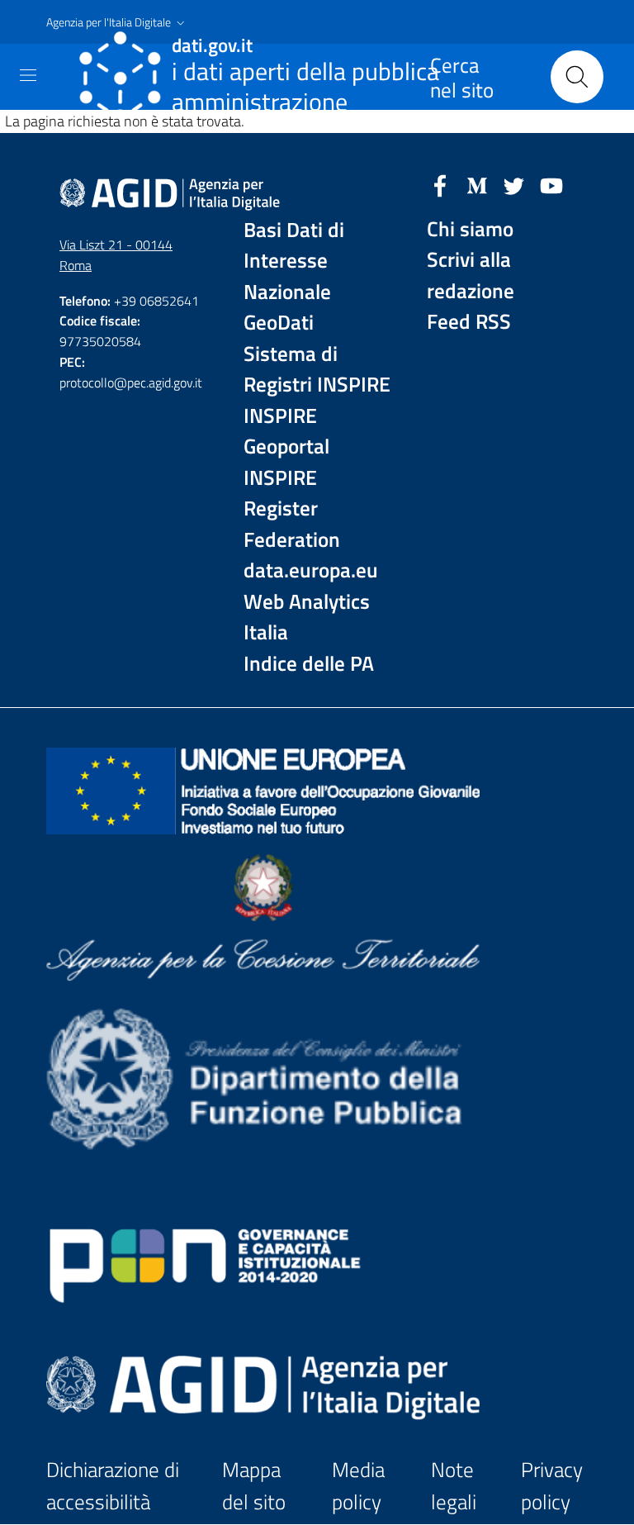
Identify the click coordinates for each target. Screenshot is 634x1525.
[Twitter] (514, 184)
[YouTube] (551, 184)
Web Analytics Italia (307, 617)
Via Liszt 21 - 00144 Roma (116, 255)
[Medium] (477, 184)
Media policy (358, 1486)
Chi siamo (470, 229)
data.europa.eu (311, 570)
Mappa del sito (254, 1486)
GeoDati (279, 322)
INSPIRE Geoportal (286, 432)
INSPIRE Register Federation (292, 509)
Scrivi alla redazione (470, 275)
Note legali (453, 1486)
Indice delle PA (309, 663)
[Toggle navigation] (28, 75)
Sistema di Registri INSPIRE (317, 370)
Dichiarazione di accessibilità (112, 1486)
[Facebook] (440, 184)
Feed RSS (469, 321)
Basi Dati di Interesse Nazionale (294, 261)
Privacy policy (552, 1486)
